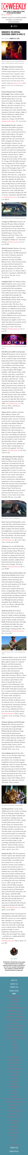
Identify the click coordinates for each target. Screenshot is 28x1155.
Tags (15, 1053)
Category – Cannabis (14, 1063)
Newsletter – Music (15, 1114)
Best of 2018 (14, 1005)
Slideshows (14, 1126)
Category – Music (14, 1072)
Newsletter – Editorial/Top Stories (15, 1102)
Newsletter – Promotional (15, 1117)
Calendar (14, 1041)
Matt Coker (5, 38)
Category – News (14, 1075)
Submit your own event (14, 1132)
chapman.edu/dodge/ (8, 121)
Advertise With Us (14, 999)
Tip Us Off (14, 1138)
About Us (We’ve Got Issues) (14, 996)
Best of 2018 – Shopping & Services (15, 1017)
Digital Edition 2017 (15, 1086)
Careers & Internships (14, 1057)
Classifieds (14, 1078)
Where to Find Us (14, 1145)
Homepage (14, 1090)
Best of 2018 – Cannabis (15, 1011)
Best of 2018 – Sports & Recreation (15, 1020)
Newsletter (14, 1093)
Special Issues (14, 1129)
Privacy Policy (14, 991)
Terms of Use (14, 987)
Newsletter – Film (15, 1108)
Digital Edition (14, 1084)
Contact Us (14, 984)
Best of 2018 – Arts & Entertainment (15, 1007)
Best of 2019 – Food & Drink (15, 1032)
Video (14, 1142)
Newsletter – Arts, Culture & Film (15, 1099)
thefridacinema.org (17, 83)
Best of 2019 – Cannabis (15, 1029)
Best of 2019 (14, 1023)
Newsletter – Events (14, 1105)
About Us (14, 980)
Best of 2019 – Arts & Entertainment (15, 1026)
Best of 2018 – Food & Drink (15, 1014)
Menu (15, 26)
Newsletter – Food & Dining (14, 1111)
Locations (15, 1047)
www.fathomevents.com (9, 197)
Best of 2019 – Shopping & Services (15, 1035)
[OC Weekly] (7, 14)
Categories (15, 1044)
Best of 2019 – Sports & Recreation (15, 1038)
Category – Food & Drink (14, 1069)
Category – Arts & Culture (14, 1060)
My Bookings (15, 1050)
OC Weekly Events (14, 1120)
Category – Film (14, 1066)
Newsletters (14, 1096)
